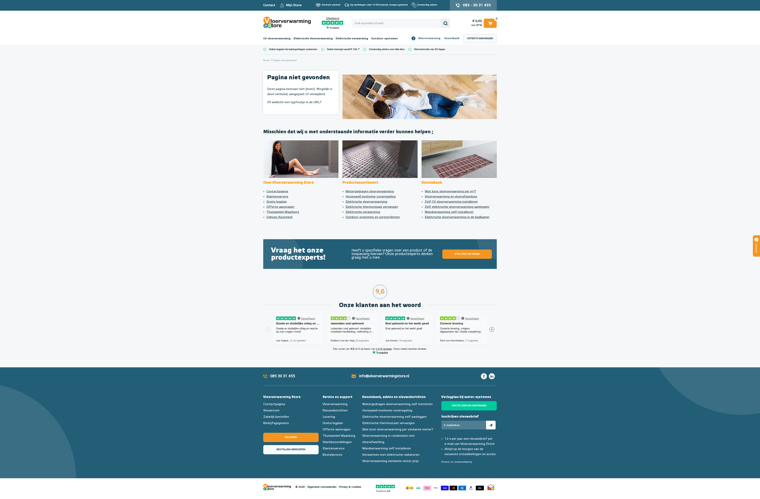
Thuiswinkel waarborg (491, 487)
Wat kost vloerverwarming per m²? (450, 191)
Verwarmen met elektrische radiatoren (390, 454)
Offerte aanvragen (480, 38)
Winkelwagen (490, 22)
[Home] (380, 159)
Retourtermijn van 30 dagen (429, 49)
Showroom (271, 410)
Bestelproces (332, 454)
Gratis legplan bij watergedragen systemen (293, 49)
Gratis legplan (276, 201)
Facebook (484, 376)
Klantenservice (277, 196)
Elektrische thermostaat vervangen (372, 207)
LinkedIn (492, 376)
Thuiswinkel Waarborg (282, 212)
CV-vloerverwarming (277, 38)
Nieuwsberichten (335, 410)
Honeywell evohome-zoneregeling (371, 196)
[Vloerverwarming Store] (288, 22)
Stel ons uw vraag (467, 254)
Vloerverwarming (429, 38)
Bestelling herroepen (290, 449)
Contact (269, 5)
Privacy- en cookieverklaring (456, 462)
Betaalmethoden (444, 487)
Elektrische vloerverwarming (313, 38)
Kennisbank (451, 38)
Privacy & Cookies (350, 487)
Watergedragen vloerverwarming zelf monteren (397, 404)
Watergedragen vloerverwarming (370, 191)
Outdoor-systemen (384, 38)
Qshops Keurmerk (279, 217)
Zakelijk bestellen (276, 417)
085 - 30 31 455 (477, 5)
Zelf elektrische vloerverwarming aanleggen (457, 207)
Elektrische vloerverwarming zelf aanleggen (394, 417)
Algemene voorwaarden (321, 487)
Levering (329, 417)
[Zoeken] (445, 23)
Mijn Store (294, 5)
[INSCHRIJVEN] (491, 425)
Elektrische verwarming (352, 38)
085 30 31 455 (282, 376)
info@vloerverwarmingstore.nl (384, 376)
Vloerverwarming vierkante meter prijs (390, 461)
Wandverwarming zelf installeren (449, 212)
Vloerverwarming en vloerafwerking (451, 196)
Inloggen (291, 437)
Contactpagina (277, 191)
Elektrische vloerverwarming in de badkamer (457, 217)
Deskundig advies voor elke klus (387, 49)
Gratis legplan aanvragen (469, 405)
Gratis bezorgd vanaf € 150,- (342, 49)
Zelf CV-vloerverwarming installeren (451, 201)
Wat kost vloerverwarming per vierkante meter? (397, 429)
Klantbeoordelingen (337, 442)
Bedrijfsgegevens (276, 423)
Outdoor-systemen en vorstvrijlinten (373, 217)
